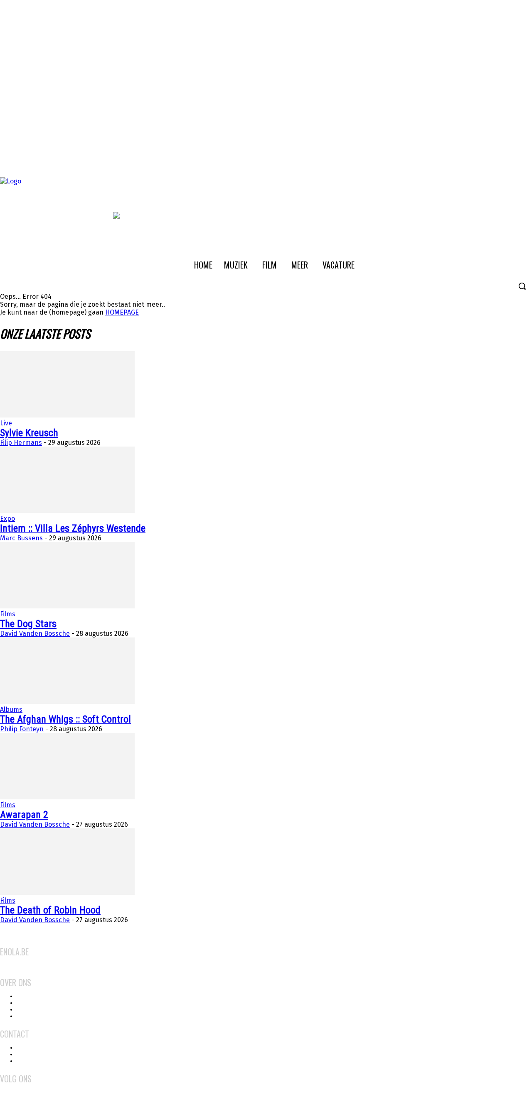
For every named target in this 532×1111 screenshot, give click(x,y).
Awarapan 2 (24, 814)
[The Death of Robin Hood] (67, 892)
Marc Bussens (21, 538)
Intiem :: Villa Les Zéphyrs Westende (72, 528)
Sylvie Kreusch (29, 433)
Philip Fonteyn (22, 729)
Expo (7, 519)
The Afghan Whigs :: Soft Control (65, 719)
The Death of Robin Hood (50, 910)
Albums (11, 709)
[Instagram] (29, 1088)
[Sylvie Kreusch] (67, 415)
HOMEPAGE (122, 312)
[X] (41, 1088)
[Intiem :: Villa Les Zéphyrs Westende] (67, 511)
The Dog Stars (28, 624)
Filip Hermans (21, 443)
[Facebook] (6, 1088)
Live (6, 423)
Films (7, 614)
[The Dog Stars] (67, 606)
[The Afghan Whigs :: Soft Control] (67, 702)
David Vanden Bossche (35, 633)
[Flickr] (17, 1088)
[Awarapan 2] (67, 797)
